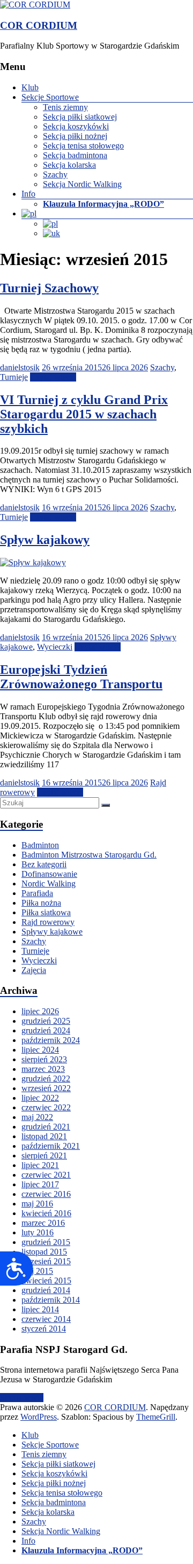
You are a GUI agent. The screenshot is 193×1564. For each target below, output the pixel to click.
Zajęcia (33, 970)
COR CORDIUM (38, 25)
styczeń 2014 (43, 1328)
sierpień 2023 (44, 1059)
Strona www (21, 1397)
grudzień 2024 (45, 1030)
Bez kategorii (43, 864)
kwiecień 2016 (46, 1213)
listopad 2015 (44, 1251)
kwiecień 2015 (46, 1280)
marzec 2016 (43, 1222)
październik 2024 (50, 1040)
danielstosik (20, 367)
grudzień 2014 (45, 1290)
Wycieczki (54, 646)
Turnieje (14, 377)
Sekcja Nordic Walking (82, 184)
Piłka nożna (41, 902)
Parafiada (37, 893)
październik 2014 (50, 1299)
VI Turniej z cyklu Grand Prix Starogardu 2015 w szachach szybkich (84, 414)
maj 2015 (37, 1270)
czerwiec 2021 (46, 1174)
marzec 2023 (43, 1068)
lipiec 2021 (40, 1165)
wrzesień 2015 (46, 1261)
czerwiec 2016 (46, 1194)
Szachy (55, 174)
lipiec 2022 (40, 1097)
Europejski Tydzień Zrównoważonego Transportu (81, 677)
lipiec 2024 (40, 1049)
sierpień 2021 (44, 1155)
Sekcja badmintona (75, 155)
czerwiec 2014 (46, 1319)
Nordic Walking (48, 883)
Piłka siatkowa (46, 912)
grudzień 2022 (45, 1078)
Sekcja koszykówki (76, 126)
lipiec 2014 (40, 1309)
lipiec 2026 (40, 1011)
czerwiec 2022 (46, 1107)
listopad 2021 (44, 1136)
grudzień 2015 (45, 1242)
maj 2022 (37, 1117)
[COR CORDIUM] (35, 4)
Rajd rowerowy (48, 922)
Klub (30, 87)
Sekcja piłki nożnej (75, 136)
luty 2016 (37, 1232)
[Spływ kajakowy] (33, 562)
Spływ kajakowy (45, 540)
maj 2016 (37, 1203)
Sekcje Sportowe (50, 97)
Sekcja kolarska (69, 164)
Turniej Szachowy (49, 288)
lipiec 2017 (40, 1184)
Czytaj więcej (53, 377)
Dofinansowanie (49, 873)
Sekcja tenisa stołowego (83, 145)
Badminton (40, 845)
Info (28, 193)
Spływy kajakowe (52, 931)
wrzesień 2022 (46, 1088)
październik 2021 (50, 1145)
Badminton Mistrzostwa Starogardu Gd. (89, 854)
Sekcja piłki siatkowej (80, 116)
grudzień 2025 (45, 1020)
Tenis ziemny (65, 107)
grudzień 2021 (45, 1126)
